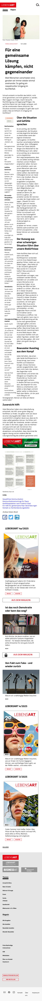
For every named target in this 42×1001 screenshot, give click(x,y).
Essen (4, 894)
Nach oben (6, 847)
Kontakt (20, 992)
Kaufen (17, 593)
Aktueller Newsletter (8, 932)
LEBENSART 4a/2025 (17, 528)
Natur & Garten (7, 887)
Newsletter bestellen (8, 928)
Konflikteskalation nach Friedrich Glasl (17, 503)
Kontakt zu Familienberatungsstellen (16, 508)
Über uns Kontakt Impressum (7, 960)
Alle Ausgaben (7, 920)
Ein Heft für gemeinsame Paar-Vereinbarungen (20, 505)
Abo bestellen (6, 924)
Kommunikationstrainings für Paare (16, 501)
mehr (6, 648)
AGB (4, 952)
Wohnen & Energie (8, 890)
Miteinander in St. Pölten (9, 908)
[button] (6, 9)
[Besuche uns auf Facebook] (9, 992)
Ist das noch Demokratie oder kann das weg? (18, 609)
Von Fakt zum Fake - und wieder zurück (18, 664)
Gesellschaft (6, 904)
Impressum (35, 992)
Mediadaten (6, 955)
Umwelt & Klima (7, 883)
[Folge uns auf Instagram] (14, 992)
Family (4, 898)
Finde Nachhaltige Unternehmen (8, 946)
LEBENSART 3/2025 (16, 777)
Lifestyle (5, 901)
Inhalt (9, 593)
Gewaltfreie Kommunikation (13, 499)
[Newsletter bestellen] (4, 992)
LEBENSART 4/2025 (16, 706)
